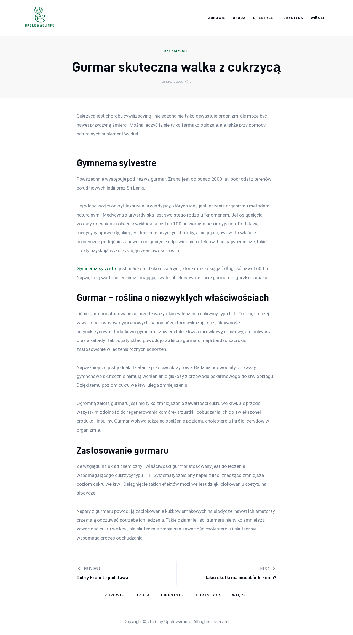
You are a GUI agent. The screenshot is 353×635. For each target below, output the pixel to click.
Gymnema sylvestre (97, 268)
